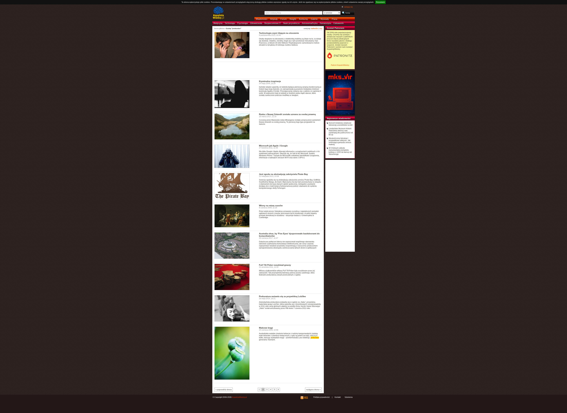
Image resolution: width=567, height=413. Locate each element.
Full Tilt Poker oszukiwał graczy (275, 265)
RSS (306, 397)
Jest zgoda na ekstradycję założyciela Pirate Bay (283, 174)
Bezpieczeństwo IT (272, 23)
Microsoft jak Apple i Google (273, 145)
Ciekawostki (338, 23)
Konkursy (303, 19)
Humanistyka (325, 23)
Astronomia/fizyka (309, 23)
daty (320, 28)
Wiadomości (261, 19)
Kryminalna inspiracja (270, 81)
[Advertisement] (268, 70)
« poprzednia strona (224, 390)
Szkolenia (349, 397)
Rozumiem (380, 2)
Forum (284, 19)
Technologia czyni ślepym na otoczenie (279, 33)
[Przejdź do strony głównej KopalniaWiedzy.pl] (218, 13)
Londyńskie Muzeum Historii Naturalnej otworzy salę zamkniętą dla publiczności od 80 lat (341, 132)
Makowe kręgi (266, 328)
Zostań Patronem (335, 28)
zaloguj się (348, 7)
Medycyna (218, 23)
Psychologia (242, 23)
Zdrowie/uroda (256, 23)
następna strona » (313, 390)
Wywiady (325, 19)
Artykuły (274, 19)
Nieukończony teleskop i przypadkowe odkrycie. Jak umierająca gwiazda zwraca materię (340, 141)
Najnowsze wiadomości (339, 118)
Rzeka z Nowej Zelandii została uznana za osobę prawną (287, 114)
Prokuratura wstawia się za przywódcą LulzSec (282, 296)
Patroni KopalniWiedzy (340, 65)
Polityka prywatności (321, 397)
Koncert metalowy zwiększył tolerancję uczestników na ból (340, 124)
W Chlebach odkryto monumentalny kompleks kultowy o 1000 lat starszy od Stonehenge (340, 151)
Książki (293, 19)
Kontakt (338, 397)
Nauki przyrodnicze (291, 23)
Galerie (314, 19)
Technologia (230, 23)
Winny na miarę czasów (271, 205)
